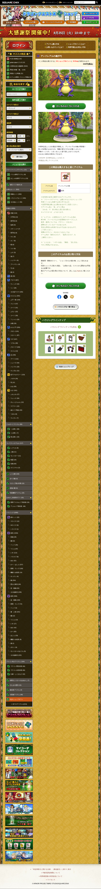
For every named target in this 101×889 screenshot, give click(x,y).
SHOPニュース (90, 22)
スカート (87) (15, 335)
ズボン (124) (15, 331)
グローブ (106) (15, 347)
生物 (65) (13, 463)
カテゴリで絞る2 (13, 114)
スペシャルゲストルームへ (19, 713)
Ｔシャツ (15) (15, 319)
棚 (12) (13, 616)
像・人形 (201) (15, 612)
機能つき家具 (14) (16, 572)
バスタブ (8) (15, 556)
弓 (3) (12, 268)
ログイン (19, 45)
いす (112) (14, 553)
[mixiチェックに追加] (72, 297)
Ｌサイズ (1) (15, 529)
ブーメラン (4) (15, 264)
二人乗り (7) (15, 433)
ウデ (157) (14, 339)
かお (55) (13, 386)
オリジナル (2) (15, 467)
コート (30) (14, 315)
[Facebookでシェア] (59, 297)
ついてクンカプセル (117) (14, 443)
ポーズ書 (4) (14, 478)
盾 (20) (13, 276)
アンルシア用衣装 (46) (18, 506)
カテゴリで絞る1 (13, 105)
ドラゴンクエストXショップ (50, 14)
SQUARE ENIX (10, 2)
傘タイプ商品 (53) (16, 410)
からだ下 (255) (15, 327)
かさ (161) (14, 390)
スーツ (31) (14, 307)
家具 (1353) (14, 533)
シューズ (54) (15, 363)
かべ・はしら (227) (17, 564)
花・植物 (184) (15, 600)
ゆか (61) (13, 560)
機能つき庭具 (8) (16, 639)
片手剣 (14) (14, 217)
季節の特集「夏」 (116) (17, 70)
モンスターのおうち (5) (18, 651)
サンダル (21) (15, 370)
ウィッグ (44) (15, 284)
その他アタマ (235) (17, 292)
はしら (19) (14, 635)
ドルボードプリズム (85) (14, 424)
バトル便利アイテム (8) (18, 174)
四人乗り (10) (15, 437)
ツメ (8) (13, 248)
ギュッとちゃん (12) (17, 402)
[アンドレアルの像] (65, 176)
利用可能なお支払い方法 (76, 47)
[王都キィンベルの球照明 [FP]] (60, 338)
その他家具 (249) (16, 592)
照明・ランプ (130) (17, 568)
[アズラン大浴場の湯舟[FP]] (81, 338)
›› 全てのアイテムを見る (19, 704)
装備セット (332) (16, 194)
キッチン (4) (15, 576)
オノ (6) (13, 240)
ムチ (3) (13, 252)
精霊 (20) (13, 460)
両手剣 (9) (14, 221)
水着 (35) (13, 323)
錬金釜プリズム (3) (16, 690)
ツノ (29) (13, 288)
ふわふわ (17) (15, 394)
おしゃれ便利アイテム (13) (19, 178)
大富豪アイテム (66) (16, 694)
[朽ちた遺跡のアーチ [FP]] (70, 338)
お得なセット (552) (12, 189)
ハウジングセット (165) (18, 198)
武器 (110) (14, 213)
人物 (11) (13, 452)
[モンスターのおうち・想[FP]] (49, 349)
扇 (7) (12, 256)
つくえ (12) (14, 620)
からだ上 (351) (15, 296)
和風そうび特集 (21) (16, 73)
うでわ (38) (14, 343)
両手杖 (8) (14, 233)
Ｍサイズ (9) (15, 525)
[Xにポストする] (66, 297)
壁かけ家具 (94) (16, 584)
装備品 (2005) (10, 208)
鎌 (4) (12, 272)
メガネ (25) (14, 378)
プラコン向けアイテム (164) (15, 661)
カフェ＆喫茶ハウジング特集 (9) (20, 77)
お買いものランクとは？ (55, 47)
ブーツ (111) (15, 359)
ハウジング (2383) (12, 512)
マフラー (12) (15, 406)
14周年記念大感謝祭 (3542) (19, 66)
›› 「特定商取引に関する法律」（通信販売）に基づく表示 (50, 869)
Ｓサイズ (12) (15, 521)
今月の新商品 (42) (16, 59)
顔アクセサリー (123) (18, 374)
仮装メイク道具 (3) (16, 184)
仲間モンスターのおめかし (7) (19, 680)
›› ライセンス (50, 880)
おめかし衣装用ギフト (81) (15, 497)
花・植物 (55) (15, 588)
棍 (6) (12, 244)
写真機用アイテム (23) (17, 493)
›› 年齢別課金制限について (50, 873)
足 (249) (13, 355)
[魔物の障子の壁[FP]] (81, 349)
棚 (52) (13, 541)
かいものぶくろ (90, 13)
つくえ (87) (14, 549)
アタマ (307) (15, 280)
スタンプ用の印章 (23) (17, 483)
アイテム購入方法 (52, 44)
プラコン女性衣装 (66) (18, 670)
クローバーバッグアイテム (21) (16, 169)
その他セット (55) (16, 202)
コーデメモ (90, 18)
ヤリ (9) (13, 236)
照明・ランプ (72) (16, 604)
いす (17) (13, 623)
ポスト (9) (14, 647)
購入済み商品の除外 (14, 146)
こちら (78, 271)
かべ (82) (13, 631)
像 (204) (13, 580)
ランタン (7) (15, 418)
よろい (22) (14, 311)
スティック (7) (15, 229)
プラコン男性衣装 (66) (18, 666)
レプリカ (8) (15, 448)
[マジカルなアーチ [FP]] (70, 349)
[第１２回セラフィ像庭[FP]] (49, 338)
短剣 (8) (13, 225)
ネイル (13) (14, 351)
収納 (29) (13, 537)
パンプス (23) (15, 367)
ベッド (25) (14, 545)
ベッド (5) (14, 608)
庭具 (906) (14, 596)
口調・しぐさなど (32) (18, 674)
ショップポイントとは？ (76, 44)
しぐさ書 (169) (14, 474)
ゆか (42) (13, 627)
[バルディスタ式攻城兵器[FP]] (60, 349)
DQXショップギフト (16, 699)
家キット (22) (15, 517)
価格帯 (9, 123)
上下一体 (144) (15, 300)
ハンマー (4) (15, 260)
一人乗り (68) (15, 429)
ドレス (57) (14, 303)
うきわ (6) (14, 414)
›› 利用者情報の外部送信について (50, 876)
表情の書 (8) (14, 488)
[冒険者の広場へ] (12, 22)
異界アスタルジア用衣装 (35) (20, 502)
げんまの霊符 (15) (15, 685)
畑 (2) (12, 643)
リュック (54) (15, 398)
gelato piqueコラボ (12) (17, 62)
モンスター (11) (16, 456)
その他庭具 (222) (16, 655)
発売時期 (10, 132)
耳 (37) (13, 382)
